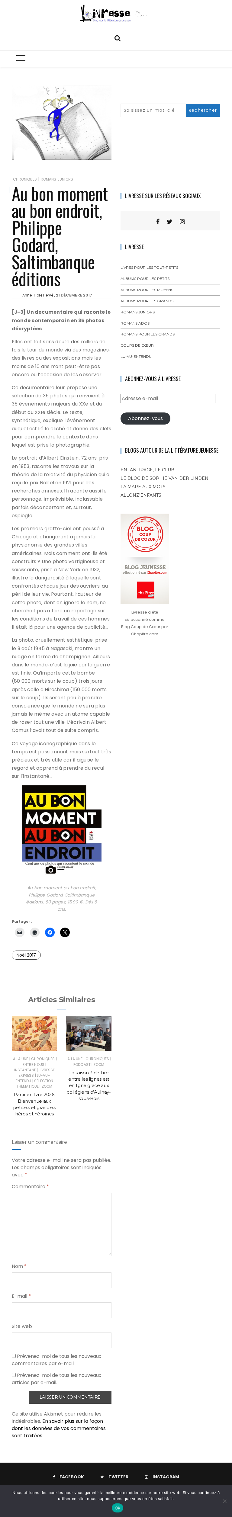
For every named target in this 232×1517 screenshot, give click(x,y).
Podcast (82, 1064)
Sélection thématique (35, 1083)
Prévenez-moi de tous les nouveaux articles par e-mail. (56, 1379)
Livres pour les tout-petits (149, 267)
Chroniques (25, 179)
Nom (19, 1266)
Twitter (118, 1477)
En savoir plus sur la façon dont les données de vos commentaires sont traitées (59, 1428)
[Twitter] (169, 221)
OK (118, 1508)
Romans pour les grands (148, 334)
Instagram (166, 1477)
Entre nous (34, 1064)
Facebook (72, 1477)
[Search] (117, 37)
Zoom (47, 1086)
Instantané (25, 1070)
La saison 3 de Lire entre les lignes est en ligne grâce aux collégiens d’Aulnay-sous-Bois (89, 1085)
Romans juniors (57, 179)
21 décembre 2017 (74, 295)
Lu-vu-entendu (136, 356)
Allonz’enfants (141, 495)
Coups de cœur (137, 345)
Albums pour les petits (145, 278)
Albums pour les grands (147, 301)
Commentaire (30, 1186)
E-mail (21, 1296)
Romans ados (135, 323)
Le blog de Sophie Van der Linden (164, 478)
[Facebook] (158, 221)
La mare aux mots (143, 486)
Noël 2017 (26, 955)
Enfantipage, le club (147, 470)
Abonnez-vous (145, 418)
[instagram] (182, 221)
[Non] (224, 1501)
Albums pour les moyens (147, 289)
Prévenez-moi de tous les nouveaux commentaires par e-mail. (56, 1360)
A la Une (20, 1058)
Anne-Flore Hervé (37, 295)
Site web (22, 1326)
